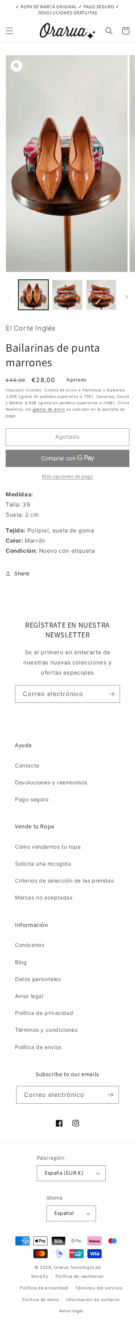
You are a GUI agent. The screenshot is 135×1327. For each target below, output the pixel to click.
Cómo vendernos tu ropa (48, 846)
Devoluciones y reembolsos (51, 782)
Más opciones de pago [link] (67, 476)
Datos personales (38, 979)
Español (64, 1213)
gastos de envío (49, 409)
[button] (9, 31)
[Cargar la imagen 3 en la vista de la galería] (101, 295)
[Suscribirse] (111, 694)
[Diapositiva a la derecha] (126, 296)
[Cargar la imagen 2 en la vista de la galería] (67, 295)
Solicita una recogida (43, 863)
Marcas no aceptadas (43, 897)
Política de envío (40, 1299)
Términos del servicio (99, 1288)
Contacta (27, 765)
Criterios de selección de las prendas (64, 880)
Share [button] (22, 573)
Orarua (61, 1267)
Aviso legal (29, 996)
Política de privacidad (44, 1013)
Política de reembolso (80, 1276)
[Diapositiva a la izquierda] (8, 296)
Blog (21, 962)
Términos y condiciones (46, 1030)
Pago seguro (32, 799)
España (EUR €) (64, 1173)
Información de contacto (93, 1299)
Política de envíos (38, 1047)
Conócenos (29, 945)
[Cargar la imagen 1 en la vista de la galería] (33, 295)
